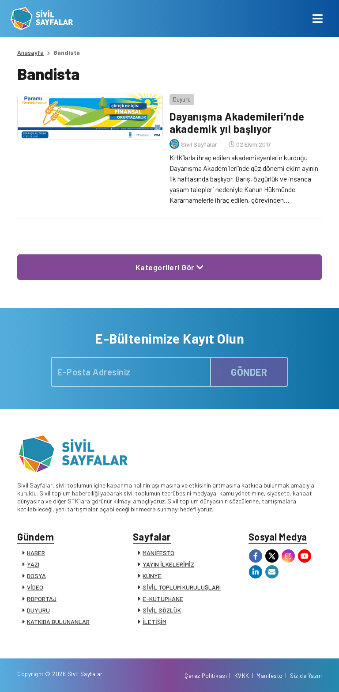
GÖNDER (249, 372)
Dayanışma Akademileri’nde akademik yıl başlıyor (237, 123)
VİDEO (35, 587)
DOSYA (36, 575)
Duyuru (182, 99)
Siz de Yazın (306, 675)
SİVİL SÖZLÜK (162, 610)
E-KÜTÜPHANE (163, 598)
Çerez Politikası (206, 675)
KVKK (241, 675)
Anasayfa (30, 52)
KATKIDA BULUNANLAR (58, 621)
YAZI (33, 564)
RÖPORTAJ (41, 598)
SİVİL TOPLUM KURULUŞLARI (182, 587)
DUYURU (38, 610)
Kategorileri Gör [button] (166, 267)
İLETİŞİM (154, 621)
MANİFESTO (158, 552)
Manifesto (269, 675)
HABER (36, 552)
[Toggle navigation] (317, 18)
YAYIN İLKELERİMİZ (168, 564)
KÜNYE (152, 575)
